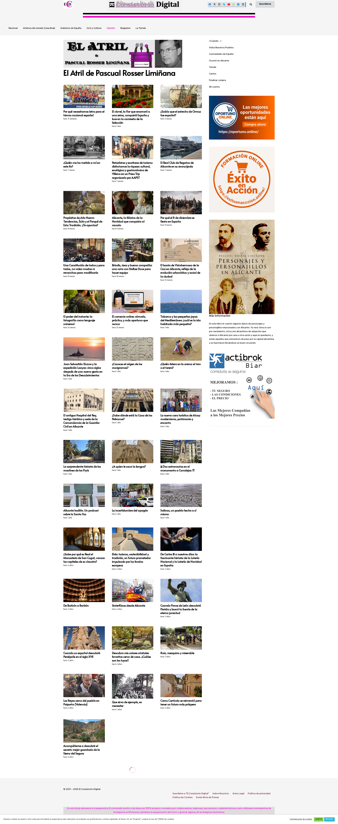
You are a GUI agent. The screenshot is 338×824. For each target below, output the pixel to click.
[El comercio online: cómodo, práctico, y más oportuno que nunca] (132, 301)
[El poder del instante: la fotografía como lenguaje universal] (84, 301)
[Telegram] (238, 4)
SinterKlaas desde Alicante (128, 605)
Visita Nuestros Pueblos (221, 48)
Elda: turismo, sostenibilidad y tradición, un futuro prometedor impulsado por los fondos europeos (131, 559)
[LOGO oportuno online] (242, 118)
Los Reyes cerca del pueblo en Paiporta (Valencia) (81, 702)
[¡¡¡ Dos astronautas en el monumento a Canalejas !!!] (181, 451)
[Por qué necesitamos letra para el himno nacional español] (84, 96)
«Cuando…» (215, 41)
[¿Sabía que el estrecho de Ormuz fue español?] (181, 96)
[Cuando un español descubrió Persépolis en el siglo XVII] (84, 638)
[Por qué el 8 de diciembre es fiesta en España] (181, 202)
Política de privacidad (259, 794)
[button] (250, 4)
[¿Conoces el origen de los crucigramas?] (132, 349)
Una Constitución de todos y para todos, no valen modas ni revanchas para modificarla (83, 268)
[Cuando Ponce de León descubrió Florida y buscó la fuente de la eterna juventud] (181, 590)
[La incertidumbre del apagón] (132, 495)
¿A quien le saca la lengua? (129, 466)
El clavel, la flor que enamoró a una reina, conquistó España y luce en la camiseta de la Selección (131, 116)
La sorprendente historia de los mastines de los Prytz (82, 468)
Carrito (212, 74)
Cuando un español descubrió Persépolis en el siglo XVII (81, 655)
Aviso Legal (238, 794)
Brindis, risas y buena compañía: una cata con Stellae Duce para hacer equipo (132, 268)
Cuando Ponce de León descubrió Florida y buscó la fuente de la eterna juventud (180, 609)
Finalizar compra (217, 80)
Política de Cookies (183, 797)
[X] (214, 4)
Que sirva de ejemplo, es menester (127, 704)
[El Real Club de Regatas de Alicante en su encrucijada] (181, 147)
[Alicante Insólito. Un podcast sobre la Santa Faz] (84, 495)
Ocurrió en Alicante (219, 61)
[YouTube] (228, 4)
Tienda (212, 67)
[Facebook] (209, 4)
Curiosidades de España (221, 54)
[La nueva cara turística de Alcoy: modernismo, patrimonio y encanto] (181, 400)
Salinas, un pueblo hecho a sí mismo (178, 512)
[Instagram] (219, 4)
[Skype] (224, 4)
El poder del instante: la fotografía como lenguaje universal (79, 320)
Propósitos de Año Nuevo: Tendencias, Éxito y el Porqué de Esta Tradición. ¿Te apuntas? (82, 221)
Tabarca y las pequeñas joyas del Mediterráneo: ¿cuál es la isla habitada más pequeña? (180, 320)
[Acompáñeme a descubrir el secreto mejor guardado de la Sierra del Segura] (84, 731)
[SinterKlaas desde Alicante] (132, 590)
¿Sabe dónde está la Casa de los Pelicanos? (132, 417)
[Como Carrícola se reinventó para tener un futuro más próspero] (181, 685)
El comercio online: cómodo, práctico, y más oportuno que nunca (130, 320)
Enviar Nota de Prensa (207, 797)
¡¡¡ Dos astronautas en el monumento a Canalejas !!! (177, 468)
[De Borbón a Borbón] (84, 590)
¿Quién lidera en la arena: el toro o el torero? (180, 366)
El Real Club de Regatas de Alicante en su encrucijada (177, 164)
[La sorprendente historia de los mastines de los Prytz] (84, 451)
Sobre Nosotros (221, 794)
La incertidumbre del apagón (130, 510)
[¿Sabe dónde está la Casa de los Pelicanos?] (132, 400)
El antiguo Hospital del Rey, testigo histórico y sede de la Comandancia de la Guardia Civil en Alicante (81, 420)
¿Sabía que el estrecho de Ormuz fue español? (180, 113)
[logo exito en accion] (242, 179)
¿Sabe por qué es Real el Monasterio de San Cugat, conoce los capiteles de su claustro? (84, 557)
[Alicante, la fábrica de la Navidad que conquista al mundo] (132, 202)
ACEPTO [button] (319, 819)
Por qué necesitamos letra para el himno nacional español (83, 113)
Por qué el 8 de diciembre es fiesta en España (177, 219)
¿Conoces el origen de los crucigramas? (127, 366)
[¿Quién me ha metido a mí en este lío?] (84, 147)
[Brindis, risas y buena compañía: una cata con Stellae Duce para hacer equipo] (132, 250)
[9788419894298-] (242, 267)
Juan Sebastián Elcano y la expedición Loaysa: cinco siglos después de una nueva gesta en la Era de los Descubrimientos (82, 369)
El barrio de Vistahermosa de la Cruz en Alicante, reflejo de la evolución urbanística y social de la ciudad (180, 270)
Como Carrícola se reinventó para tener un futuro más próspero (180, 702)
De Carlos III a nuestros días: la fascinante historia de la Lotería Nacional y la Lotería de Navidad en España (181, 559)
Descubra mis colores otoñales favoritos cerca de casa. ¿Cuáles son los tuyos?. (131, 656)
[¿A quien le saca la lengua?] (132, 451)
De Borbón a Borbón (76, 605)
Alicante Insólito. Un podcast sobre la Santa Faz (80, 512)
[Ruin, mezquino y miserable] (181, 638)
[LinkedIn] (243, 4)
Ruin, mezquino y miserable (177, 653)
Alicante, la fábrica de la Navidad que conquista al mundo (128, 221)
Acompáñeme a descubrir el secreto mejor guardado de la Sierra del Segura (81, 749)
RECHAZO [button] (329, 819)
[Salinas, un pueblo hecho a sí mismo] (181, 495)
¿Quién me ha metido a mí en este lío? (81, 164)
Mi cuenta (214, 87)
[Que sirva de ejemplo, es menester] (132, 686)
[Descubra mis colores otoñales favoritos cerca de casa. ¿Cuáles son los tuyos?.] (132, 638)
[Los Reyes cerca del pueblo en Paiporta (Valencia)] (84, 685)
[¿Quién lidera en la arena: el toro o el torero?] (181, 349)
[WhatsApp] (233, 4)
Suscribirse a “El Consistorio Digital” (191, 794)
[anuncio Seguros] (242, 386)
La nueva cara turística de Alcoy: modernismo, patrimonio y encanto (180, 419)
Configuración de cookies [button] (301, 819)
